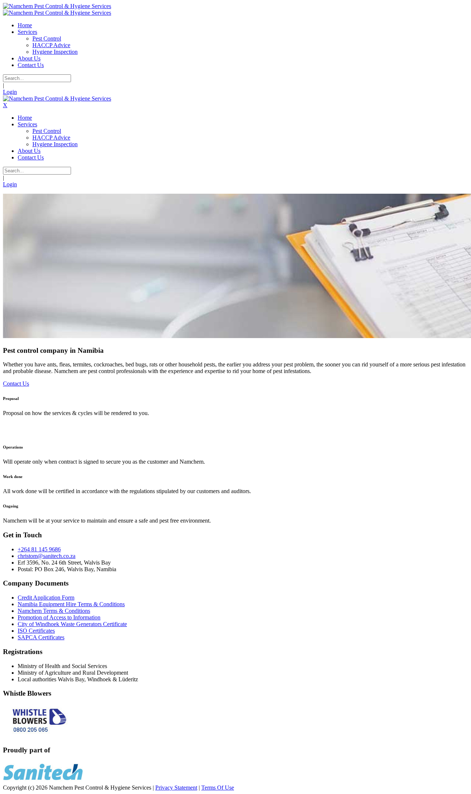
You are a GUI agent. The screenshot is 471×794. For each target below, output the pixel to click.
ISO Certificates (36, 631)
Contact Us (16, 383)
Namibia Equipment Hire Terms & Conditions (71, 604)
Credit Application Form (46, 597)
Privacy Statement (176, 787)
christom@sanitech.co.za (46, 556)
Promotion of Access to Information (59, 617)
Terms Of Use (217, 787)
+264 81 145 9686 (39, 549)
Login (10, 92)
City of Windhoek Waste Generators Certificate (72, 624)
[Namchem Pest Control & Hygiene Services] (57, 6)
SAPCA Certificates (41, 637)
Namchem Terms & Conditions (54, 611)
